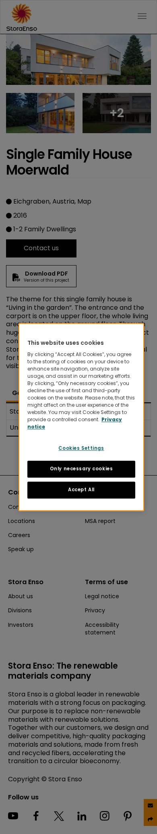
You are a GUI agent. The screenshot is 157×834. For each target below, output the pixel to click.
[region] (81, 417)
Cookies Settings (81, 448)
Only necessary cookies (81, 468)
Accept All (81, 489)
